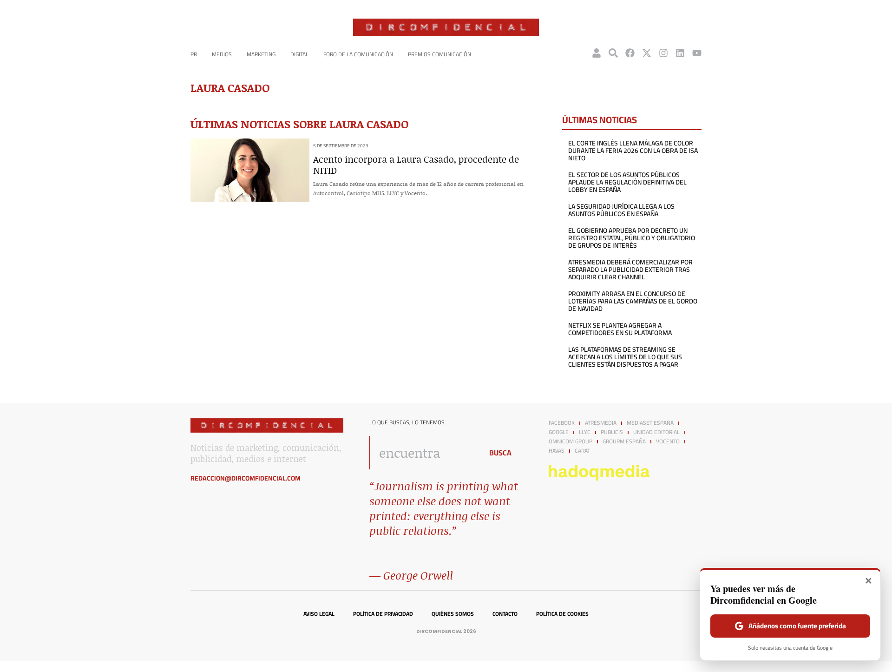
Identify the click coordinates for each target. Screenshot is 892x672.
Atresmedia (601, 423)
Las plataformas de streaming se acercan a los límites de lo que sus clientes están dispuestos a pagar (625, 356)
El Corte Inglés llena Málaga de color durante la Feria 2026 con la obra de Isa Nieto (633, 150)
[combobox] (423, 452)
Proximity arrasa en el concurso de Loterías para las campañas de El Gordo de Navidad (632, 301)
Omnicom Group (570, 441)
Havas (556, 450)
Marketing (261, 54)
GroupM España (624, 441)
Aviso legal (318, 614)
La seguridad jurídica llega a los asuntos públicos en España (621, 210)
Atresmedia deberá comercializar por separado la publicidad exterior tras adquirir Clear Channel (630, 269)
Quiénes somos (453, 614)
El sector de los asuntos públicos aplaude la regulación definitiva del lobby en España (627, 182)
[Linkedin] (680, 53)
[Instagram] (663, 53)
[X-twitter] (646, 53)
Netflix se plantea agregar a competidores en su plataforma (620, 329)
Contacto (505, 614)
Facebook (562, 423)
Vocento (668, 441)
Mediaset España (650, 423)
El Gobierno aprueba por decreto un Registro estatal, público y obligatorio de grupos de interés (631, 237)
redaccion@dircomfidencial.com (245, 478)
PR (193, 54)
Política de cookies (562, 614)
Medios (222, 54)
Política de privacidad (383, 614)
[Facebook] (630, 53)
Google (559, 432)
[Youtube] (697, 53)
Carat (582, 450)
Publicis (612, 432)
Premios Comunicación (439, 54)
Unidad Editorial (656, 432)
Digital (299, 54)
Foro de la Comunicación (358, 54)
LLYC (584, 432)
